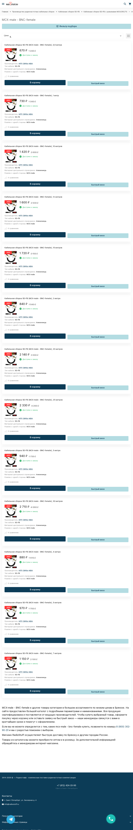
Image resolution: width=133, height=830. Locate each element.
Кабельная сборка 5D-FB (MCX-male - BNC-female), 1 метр (32, 95)
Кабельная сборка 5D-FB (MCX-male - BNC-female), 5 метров (33, 603)
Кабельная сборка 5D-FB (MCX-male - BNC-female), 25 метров (34, 400)
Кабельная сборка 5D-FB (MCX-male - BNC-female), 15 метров (33, 248)
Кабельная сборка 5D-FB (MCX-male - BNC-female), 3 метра (32, 450)
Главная (5, 12)
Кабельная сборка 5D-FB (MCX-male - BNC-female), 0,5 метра (33, 45)
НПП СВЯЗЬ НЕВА (26, 64)
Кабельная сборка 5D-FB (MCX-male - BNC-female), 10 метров (33, 146)
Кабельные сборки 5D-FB (69, 12)
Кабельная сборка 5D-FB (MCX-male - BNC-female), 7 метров (33, 653)
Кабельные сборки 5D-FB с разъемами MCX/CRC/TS (105, 12)
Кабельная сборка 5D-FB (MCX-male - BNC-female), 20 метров (34, 349)
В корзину (35, 82)
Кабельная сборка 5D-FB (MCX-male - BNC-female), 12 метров (33, 197)
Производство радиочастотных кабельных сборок (33, 12)
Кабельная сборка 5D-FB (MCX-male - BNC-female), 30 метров (34, 501)
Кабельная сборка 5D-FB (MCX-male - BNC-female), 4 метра (33, 552)
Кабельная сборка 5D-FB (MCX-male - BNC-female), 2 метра (32, 298)
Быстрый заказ (98, 83)
